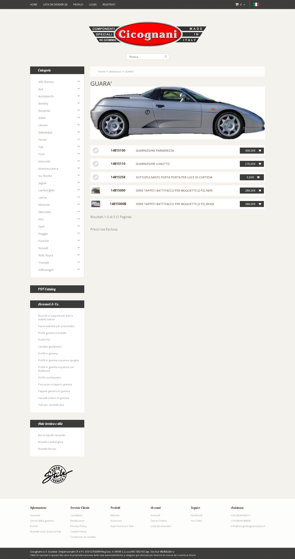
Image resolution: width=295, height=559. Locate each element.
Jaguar (42, 183)
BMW (42, 118)
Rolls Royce (45, 255)
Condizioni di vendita (83, 537)
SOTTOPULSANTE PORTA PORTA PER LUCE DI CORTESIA (174, 177)
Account (155, 515)
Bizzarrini (44, 111)
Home (33, 4)
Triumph (43, 262)
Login (93, 4)
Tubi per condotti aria (51, 405)
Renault (43, 248)
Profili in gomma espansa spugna (58, 360)
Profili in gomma (48, 353)
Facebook (196, 515)
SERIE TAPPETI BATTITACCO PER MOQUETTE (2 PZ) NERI (174, 190)
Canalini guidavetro (50, 346)
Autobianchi (46, 96)
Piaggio (43, 234)
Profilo (78, 4)
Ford (41, 154)
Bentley (43, 103)
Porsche (43, 241)
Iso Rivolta (45, 176)
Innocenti (44, 161)
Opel (41, 226)
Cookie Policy (78, 531)
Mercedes (44, 212)
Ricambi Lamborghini (50, 442)
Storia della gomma (42, 520)
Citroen (43, 125)
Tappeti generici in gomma (54, 391)
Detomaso (45, 132)
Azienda (35, 515)
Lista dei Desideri (161, 526)
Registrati (109, 4)
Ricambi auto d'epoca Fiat (45, 531)
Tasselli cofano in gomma (53, 398)
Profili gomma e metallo (52, 333)
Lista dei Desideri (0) (55, 4)
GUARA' (129, 71)
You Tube (196, 520)
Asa (40, 89)
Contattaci (76, 515)
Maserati (44, 205)
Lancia (42, 197)
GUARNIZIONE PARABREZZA (155, 150)
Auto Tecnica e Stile (122, 526)
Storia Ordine (159, 520)
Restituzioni (77, 520)
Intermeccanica (48, 168)
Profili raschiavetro (49, 377)
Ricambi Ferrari (47, 449)
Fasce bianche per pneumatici (56, 326)
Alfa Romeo (46, 82)
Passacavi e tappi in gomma (55, 384)
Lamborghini (46, 190)
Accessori (116, 520)
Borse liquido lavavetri (51, 435)
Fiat (40, 147)
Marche (115, 515)
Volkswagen (46, 270)
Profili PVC (44, 340)
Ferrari (42, 140)
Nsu (41, 219)
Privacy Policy (78, 526)
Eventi (34, 526)
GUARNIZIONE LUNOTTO (153, 164)
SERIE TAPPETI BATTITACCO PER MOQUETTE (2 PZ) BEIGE (175, 204)
